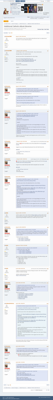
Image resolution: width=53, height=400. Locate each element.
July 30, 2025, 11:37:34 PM (20, 362)
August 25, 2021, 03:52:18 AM (22, 141)
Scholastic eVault (21, 298)
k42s (7, 213)
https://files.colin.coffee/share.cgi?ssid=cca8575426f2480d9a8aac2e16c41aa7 (26, 374)
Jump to (32, 390)
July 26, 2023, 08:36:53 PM (20, 176)
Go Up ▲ (48, 397)
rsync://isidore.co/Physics (23, 238)
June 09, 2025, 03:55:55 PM (20, 268)
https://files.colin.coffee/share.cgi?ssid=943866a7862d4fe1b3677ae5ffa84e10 (31, 188)
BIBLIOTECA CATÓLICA (22, 297)
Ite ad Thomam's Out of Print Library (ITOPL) (26, 180)
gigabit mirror (14, 4)
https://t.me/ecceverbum (21, 275)
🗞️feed (18, 8)
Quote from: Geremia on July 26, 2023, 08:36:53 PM (27, 305)
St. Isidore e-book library (15, 3)
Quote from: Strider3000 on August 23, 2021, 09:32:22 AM (28, 88)
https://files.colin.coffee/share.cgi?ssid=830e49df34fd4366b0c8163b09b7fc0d (31, 192)
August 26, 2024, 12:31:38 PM (21, 212)
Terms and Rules (43, 397)
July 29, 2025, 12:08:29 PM (20, 303)
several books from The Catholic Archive (28, 105)
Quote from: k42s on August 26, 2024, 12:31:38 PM (27, 229)
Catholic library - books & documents (25, 295)
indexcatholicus (10, 303)
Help (39, 397)
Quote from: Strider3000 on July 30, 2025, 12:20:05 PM (27, 371)
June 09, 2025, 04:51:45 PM (20, 282)
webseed (14, 7)
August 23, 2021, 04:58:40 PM (21, 86)
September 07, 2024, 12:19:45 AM (21, 245)
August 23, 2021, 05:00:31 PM (21, 111)
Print (48, 32)
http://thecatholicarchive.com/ (27, 58)
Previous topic (41, 29)
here (44, 256)
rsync (17, 7)
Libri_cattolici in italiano (22, 296)
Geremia (8, 86)
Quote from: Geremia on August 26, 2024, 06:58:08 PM (27, 247)
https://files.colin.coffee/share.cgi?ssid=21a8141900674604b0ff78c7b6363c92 (26, 60)
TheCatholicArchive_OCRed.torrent (23, 151)
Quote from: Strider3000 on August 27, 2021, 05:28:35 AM (28, 179)
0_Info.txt (19, 77)
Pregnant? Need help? (15, 13)
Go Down (5, 32)
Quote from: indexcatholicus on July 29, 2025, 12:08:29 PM (28, 348)
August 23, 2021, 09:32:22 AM (21, 36)
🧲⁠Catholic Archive (13, 11)
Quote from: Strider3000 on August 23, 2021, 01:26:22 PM (28, 96)
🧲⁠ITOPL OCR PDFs (13, 12)
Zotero (11, 8)
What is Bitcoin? (39, 12)
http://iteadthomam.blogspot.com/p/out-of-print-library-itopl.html (31, 186)
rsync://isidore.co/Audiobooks (24, 239)
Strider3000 (9, 36)
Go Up (5, 384)
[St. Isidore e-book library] (5, 97)
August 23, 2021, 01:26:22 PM (22, 50)
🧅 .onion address (13, 5)
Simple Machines (11, 397)
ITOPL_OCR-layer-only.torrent (22, 169)
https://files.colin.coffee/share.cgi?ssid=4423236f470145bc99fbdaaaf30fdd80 (26, 379)
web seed (18, 167)
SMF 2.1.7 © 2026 (5, 397)
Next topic (46, 29)
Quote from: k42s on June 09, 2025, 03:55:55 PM (26, 285)
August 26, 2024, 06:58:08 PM (21, 227)
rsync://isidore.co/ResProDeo (24, 240)
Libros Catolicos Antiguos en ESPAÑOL (25, 293)
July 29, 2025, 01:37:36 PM (20, 346)
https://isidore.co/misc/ (36, 215)
